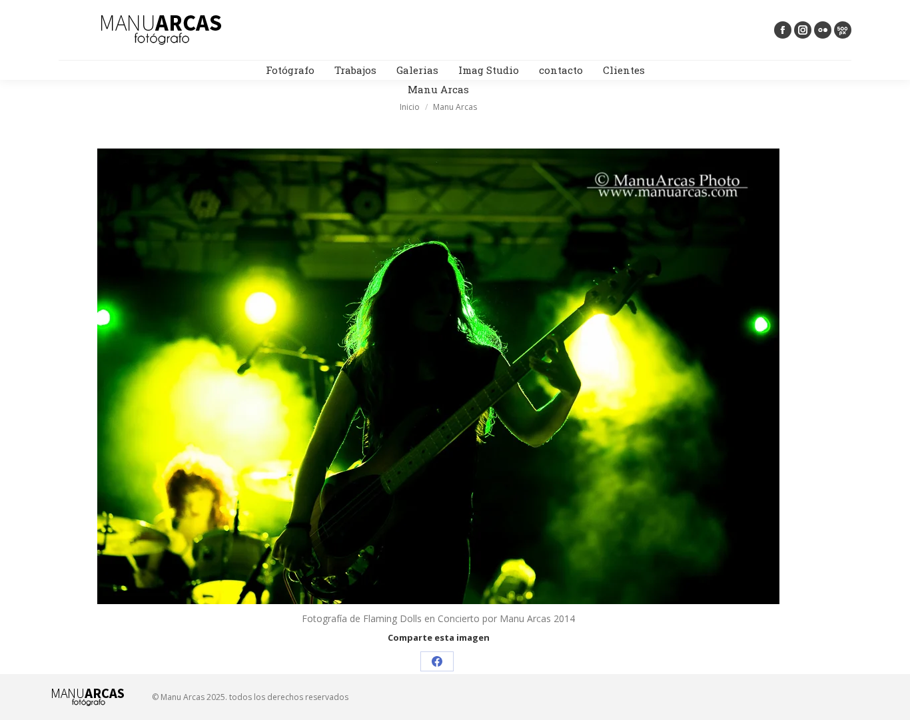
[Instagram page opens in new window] (802, 30)
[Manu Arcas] (438, 376)
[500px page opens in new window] (842, 30)
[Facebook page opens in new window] (782, 30)
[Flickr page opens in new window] (822, 30)
